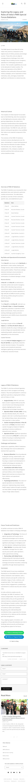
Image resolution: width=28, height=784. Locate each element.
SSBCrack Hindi (6, 758)
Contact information (21, 781)
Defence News (6, 755)
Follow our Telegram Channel (15, 637)
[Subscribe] (21, 767)
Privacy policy (15, 779)
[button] (2, 3)
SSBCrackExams (6, 749)
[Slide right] (16, 736)
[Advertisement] (14, 94)
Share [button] (3, 45)
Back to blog (15, 641)
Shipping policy (14, 781)
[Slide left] (11, 736)
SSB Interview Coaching (8, 752)
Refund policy (22, 779)
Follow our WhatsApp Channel (15, 632)
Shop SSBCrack (9, 779)
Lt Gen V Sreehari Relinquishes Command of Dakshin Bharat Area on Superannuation (13, 718)
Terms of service (7, 781)
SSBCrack (5, 746)
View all (25, 695)
